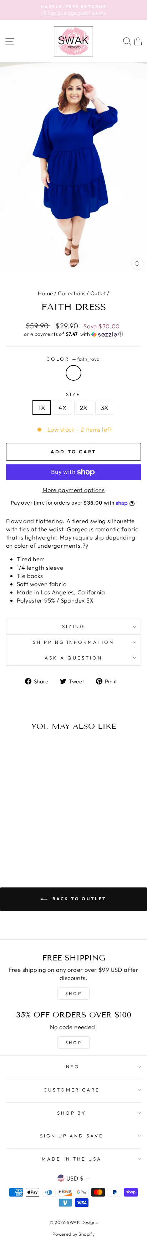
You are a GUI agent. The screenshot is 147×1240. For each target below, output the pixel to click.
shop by (72, 1113)
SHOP (73, 993)
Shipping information (74, 642)
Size (73, 394)
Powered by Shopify (73, 1234)
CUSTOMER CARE (72, 1090)
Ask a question (73, 658)
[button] (73, 334)
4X (62, 407)
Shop (73, 1042)
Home (45, 293)
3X (104, 407)
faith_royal (73, 373)
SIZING (73, 626)
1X (42, 407)
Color (73, 359)
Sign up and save (72, 1136)
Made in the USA (72, 1159)
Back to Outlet (78, 898)
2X (83, 407)
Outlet (98, 293)
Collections (72, 293)
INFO (72, 1066)
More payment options (73, 490)
